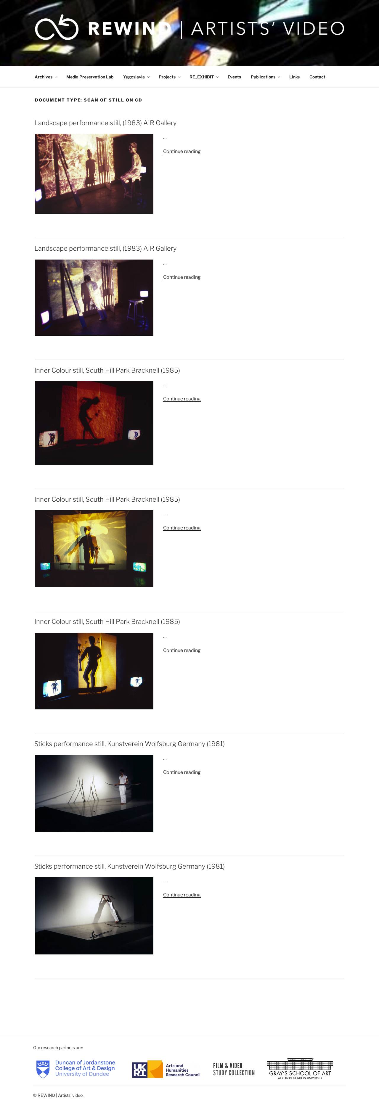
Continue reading (182, 151)
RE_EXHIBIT (202, 76)
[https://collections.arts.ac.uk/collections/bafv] (234, 1068)
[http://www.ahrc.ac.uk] (166, 1068)
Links (294, 76)
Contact (317, 76)
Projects (167, 76)
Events (234, 76)
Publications (263, 76)
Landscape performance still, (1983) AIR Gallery (105, 123)
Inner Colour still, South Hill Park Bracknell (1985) (107, 370)
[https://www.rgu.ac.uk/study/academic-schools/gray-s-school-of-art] (300, 1068)
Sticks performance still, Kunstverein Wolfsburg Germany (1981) (129, 744)
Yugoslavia (134, 76)
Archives (43, 76)
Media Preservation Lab (89, 76)
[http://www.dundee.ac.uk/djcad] (75, 1068)
